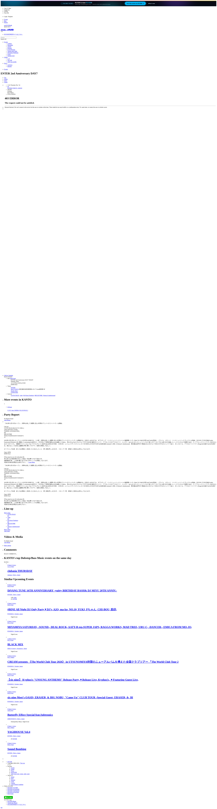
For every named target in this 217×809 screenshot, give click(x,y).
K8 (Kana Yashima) (28, 395)
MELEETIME (38, 395)
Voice (5, 80)
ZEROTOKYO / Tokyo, (15, 719)
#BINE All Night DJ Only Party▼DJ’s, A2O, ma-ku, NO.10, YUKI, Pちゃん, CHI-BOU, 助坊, (62, 609)
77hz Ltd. (22, 763)
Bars (5, 21)
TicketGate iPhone (12, 803)
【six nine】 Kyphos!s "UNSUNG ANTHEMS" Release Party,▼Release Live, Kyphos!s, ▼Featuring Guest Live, (72, 679)
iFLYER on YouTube (13, 792)
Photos (6, 22)
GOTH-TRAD (15, 395)
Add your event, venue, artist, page (20, 774)
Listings (9, 43)
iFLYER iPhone (11, 801)
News (5, 63)
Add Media (7, 542)
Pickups (9, 48)
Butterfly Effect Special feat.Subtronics (30, 714)
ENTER (13, 387)
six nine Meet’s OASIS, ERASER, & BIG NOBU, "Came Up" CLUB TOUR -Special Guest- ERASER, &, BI (70, 697)
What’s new (151, 3)
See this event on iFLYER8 (135, 3)
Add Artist (7, 531)
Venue (5, 82)
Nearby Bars (14, 391)
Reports (9, 66)
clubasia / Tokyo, (13, 575)
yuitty (21, 395)
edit (11, 25)
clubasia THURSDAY (19, 570)
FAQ (12, 778)
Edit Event (13, 378)
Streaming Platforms (12, 52)
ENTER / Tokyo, (13, 594)
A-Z (8, 59)
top (1, 807)
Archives (9, 65)
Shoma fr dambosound (49, 395)
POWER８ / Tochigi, (15, 614)
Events (6, 19)
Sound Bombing (16, 748)
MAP (12, 389)
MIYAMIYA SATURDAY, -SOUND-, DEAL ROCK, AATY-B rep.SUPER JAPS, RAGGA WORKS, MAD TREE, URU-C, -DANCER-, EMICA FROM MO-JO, (99, 627)
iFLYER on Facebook (13, 789)
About (12, 777)
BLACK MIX (15, 644)
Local (9, 54)
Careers (13, 783)
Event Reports (11, 49)
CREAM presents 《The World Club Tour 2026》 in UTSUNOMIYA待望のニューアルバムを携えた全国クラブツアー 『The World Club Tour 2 (93, 661)
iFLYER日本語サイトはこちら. (13, 34)
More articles (7, 545)
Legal (12, 781)
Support (13, 780)
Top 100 (9, 60)
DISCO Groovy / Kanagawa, (17, 648)
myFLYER (7, 25)
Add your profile (11, 62)
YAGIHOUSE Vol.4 (18, 731)
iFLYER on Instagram (13, 790)
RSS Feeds (10, 793)
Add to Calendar (8, 375)
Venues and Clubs (12, 51)
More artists (7, 513)
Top (5, 77)
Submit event (10, 55)
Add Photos (7, 420)
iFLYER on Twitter (12, 787)
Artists (6, 57)
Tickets (9, 46)
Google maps (14, 392)
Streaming (10, 45)
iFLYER (9, 761)
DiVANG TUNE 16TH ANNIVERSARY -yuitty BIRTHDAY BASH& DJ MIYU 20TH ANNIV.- (62, 590)
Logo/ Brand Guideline (17, 784)
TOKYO (16, 389)
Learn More (31, 462)
